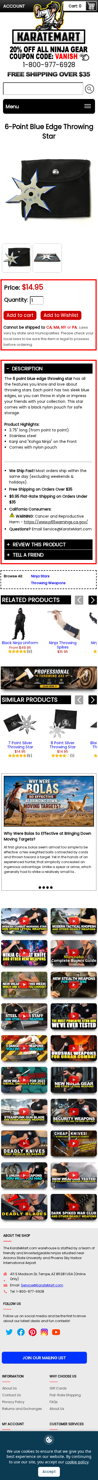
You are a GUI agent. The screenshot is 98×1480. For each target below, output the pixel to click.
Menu (12, 106)
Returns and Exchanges (22, 1408)
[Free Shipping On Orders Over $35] (49, 76)
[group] (20, 630)
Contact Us (11, 1395)
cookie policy (76, 1461)
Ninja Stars (40, 576)
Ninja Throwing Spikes (62, 645)
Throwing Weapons (48, 583)
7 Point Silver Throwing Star (20, 745)
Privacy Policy (13, 1402)
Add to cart (20, 315)
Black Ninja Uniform (20, 643)
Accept (49, 1471)
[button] (92, 600)
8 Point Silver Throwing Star (63, 745)
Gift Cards (58, 1388)
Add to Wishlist (61, 315)
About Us (9, 1388)
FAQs (54, 1402)
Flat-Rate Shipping (65, 1395)
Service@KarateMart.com (42, 1285)
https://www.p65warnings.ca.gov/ (56, 522)
